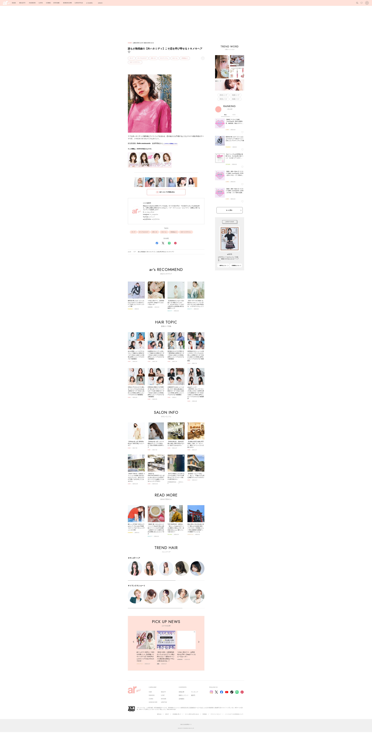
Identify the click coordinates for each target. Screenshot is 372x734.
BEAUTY (22, 3)
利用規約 (205, 714)
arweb (129, 251)
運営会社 (159, 714)
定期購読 (181, 699)
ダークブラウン (135, 62)
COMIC (48, 3)
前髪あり (185, 58)
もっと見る (229, 210)
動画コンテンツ (183, 695)
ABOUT (167, 714)
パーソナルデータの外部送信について (234, 714)
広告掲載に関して (177, 714)
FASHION (32, 3)
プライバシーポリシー (216, 714)
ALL (225, 114)
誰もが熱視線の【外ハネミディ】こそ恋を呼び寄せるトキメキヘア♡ (156, 251)
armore (100, 3)
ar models (89, 3)
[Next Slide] (199, 642)
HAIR (14, 3)
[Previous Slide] (133, 642)
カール (175, 58)
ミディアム (164, 58)
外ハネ (154, 58)
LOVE (41, 3)
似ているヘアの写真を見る (167, 192)
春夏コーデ (236, 95)
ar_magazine (154, 214)
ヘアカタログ (142, 58)
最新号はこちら (223, 265)
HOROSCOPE (67, 3)
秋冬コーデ (223, 95)
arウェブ (152, 217)
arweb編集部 (147, 203)
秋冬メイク (223, 99)
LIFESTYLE (79, 3)
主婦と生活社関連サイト (186, 724)
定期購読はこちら (235, 265)
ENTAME (56, 3)
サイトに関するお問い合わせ (192, 714)
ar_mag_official (149, 212)
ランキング (194, 692)
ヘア (132, 58)
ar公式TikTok (156, 219)
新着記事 (181, 692)
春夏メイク (236, 99)
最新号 (193, 695)
